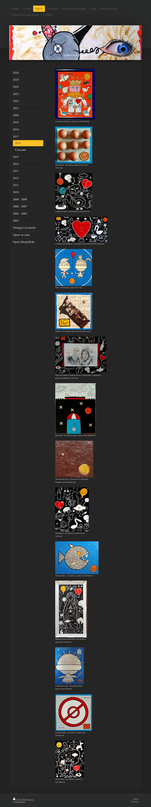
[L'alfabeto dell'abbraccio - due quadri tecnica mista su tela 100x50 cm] (81, 229)
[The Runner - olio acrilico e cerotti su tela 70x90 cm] (72, 509)
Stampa (19, 799)
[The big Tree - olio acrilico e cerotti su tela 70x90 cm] (69, 759)
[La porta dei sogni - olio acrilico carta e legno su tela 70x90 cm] (69, 665)
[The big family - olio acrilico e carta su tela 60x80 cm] (77, 557)
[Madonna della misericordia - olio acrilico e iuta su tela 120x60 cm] (71, 609)
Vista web (134, 801)
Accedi (135, 799)
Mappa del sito (28, 799)
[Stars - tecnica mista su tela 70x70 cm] (73, 267)
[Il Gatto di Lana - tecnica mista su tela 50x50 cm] (73, 191)
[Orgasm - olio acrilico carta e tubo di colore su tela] (73, 311)
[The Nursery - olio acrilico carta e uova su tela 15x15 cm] (73, 145)
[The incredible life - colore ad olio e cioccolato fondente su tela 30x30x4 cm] (74, 459)
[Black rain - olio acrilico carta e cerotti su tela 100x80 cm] (75, 408)
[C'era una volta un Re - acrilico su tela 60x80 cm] (75, 94)
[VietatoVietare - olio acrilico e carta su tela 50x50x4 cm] (73, 712)
